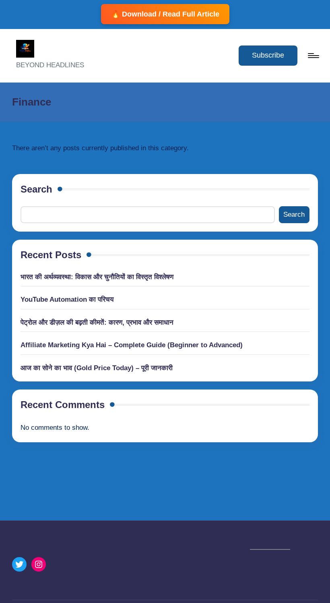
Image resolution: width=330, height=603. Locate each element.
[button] (268, 56)
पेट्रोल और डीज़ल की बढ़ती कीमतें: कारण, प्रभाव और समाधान (97, 322)
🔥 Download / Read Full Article (165, 14)
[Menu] (313, 55)
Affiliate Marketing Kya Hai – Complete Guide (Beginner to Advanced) (132, 345)
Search (36, 189)
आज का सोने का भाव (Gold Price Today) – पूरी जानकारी (97, 368)
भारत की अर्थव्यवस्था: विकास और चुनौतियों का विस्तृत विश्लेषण (97, 277)
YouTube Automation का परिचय (67, 299)
